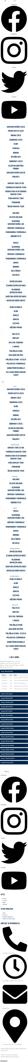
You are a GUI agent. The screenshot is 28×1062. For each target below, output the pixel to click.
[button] (3, 382)
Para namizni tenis (16, 198)
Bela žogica (16, 271)
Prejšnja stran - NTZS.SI (16, 359)
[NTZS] (14, 1)
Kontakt (16, 338)
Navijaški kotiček (16, 355)
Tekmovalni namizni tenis (16, 187)
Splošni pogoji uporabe (7, 1048)
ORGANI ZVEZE (16, 135)
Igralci (16, 315)
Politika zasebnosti (20, 1048)
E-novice (16, 346)
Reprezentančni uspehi (16, 300)
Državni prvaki (16, 327)
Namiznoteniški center (16, 172)
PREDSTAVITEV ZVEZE (16, 131)
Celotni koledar (15, 217)
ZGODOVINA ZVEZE (15, 140)
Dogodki (16, 267)
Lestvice (15, 323)
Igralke (16, 319)
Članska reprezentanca (16, 285)
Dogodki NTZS (16, 236)
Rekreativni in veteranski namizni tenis (15, 193)
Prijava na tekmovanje (15, 363)
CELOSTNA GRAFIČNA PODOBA (15, 167)
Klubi (16, 144)
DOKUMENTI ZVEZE (16, 161)
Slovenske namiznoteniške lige (16, 223)
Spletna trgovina (16, 342)
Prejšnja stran (15, 351)
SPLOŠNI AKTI (16, 157)
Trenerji (15, 148)
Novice (16, 263)
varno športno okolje (16, 368)
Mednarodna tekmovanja (16, 232)
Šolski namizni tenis (16, 206)
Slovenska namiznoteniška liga (16, 248)
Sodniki (16, 153)
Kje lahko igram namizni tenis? (16, 374)
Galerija (15, 275)
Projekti (15, 177)
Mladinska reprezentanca (16, 291)
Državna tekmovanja (15, 228)
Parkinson (16, 202)
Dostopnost (4, 1050)
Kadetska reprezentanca (16, 296)
